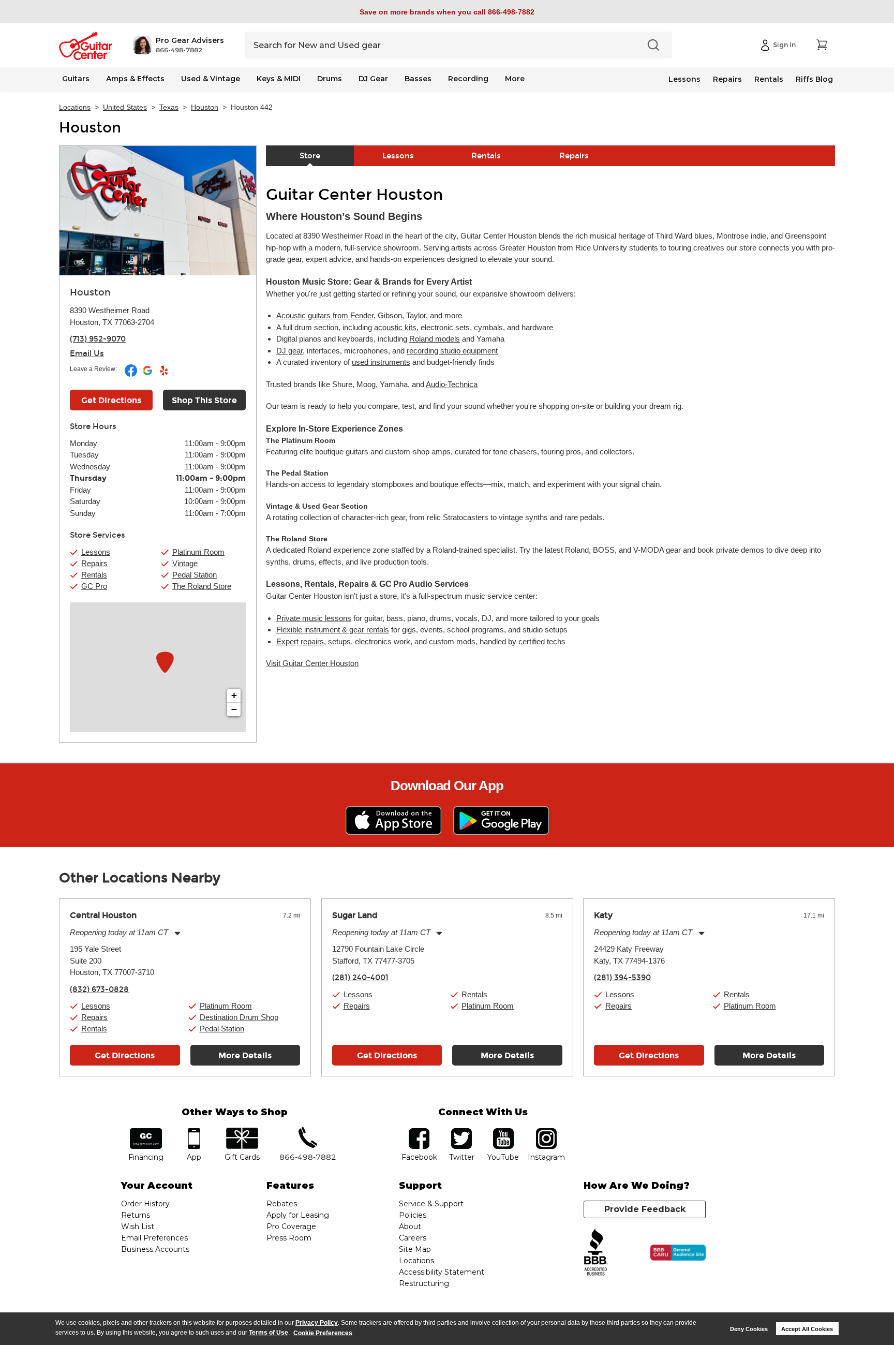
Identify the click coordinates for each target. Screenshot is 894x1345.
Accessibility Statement (441, 1272)
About (410, 1226)
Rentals (768, 79)
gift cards (242, 1131)
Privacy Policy (316, 1322)
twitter (461, 1131)
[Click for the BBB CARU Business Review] (678, 1253)
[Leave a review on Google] (148, 374)
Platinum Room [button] (198, 552)
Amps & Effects (135, 78)
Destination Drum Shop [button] (239, 1017)
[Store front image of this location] (157, 210)
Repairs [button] (94, 563)
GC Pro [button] (94, 586)
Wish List (137, 1226)
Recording (468, 78)
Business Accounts (155, 1249)
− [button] (234, 709)
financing (146, 1131)
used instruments (381, 362)
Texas (168, 107)
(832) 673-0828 (99, 989)
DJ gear (289, 350)
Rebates (281, 1203)
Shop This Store (204, 400)
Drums (329, 78)
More (515, 78)
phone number (308, 1131)
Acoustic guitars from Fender (325, 315)
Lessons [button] (95, 552)
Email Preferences (154, 1238)
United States (125, 107)
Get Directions (111, 400)
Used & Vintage (210, 78)
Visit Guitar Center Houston (312, 663)
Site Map (415, 1249)
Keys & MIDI (279, 78)
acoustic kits (395, 327)
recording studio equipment (452, 350)
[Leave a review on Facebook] (132, 374)
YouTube (503, 1131)
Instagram (546, 1131)
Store (310, 155)
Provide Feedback (645, 1209)
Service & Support (431, 1203)
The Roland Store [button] (201, 586)
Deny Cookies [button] (749, 1329)
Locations (75, 107)
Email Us (87, 353)
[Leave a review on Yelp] (164, 374)
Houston (204, 107)
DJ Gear (373, 78)
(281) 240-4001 (360, 977)
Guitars (76, 78)
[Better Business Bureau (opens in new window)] (596, 1253)
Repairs (727, 79)
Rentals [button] (94, 574)
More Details (245, 1055)
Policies (412, 1215)
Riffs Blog (814, 79)
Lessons (684, 79)
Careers (412, 1238)
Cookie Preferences (322, 1333)
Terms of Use (268, 1333)
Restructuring (424, 1283)
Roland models (434, 338)
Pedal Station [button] (194, 574)
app (194, 1131)
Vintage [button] (185, 563)
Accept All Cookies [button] (807, 1329)
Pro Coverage (291, 1226)
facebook (419, 1131)
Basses (418, 78)
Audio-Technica (452, 384)
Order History (145, 1203)
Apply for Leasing (297, 1215)
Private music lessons (313, 618)
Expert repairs (300, 641)
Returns (135, 1215)
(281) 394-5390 (622, 977)
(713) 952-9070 (98, 339)
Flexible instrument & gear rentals (332, 629)
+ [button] (234, 695)
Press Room (288, 1238)
